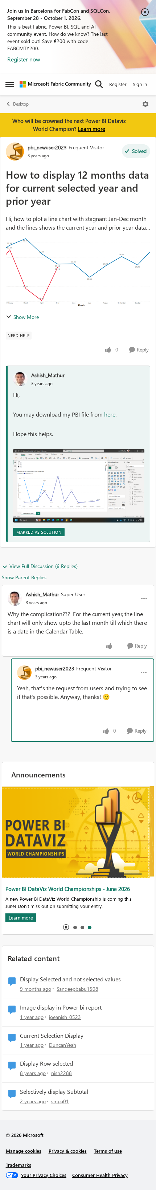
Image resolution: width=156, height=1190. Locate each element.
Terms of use (108, 1151)
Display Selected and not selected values (70, 979)
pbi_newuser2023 (47, 147)
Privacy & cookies (68, 1151)
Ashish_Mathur (48, 375)
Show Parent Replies (24, 577)
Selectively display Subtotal (54, 1091)
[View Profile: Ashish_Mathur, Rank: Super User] (15, 598)
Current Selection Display (51, 1035)
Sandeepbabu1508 (77, 988)
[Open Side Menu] (10, 84)
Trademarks (18, 1165)
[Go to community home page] (55, 84)
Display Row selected (46, 1063)
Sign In (140, 84)
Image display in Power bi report (61, 1007)
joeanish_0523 (65, 1017)
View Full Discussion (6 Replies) (43, 566)
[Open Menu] (145, 104)
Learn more (91, 128)
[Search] (99, 84)
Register (118, 84)
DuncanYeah (62, 1044)
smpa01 (60, 1101)
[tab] (74, 927)
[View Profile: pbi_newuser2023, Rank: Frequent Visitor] (15, 151)
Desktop (21, 104)
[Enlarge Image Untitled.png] (78, 486)
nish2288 (61, 1073)
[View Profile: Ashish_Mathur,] (20, 379)
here (109, 414)
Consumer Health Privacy (100, 1175)
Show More (26, 317)
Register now (23, 59)
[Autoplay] (66, 927)
